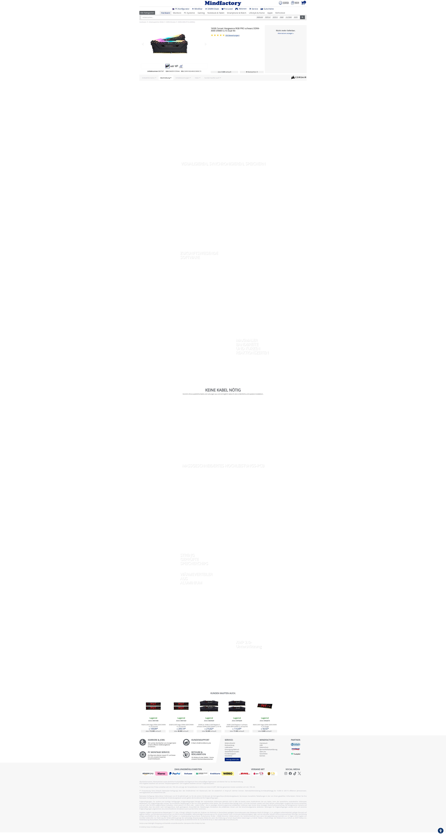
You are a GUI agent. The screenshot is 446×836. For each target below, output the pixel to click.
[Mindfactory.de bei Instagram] (286, 773)
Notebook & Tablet (215, 12)
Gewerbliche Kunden (232, 752)
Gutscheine (268, 9)
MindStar (198, 9)
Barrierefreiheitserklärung (268, 749)
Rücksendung (229, 745)
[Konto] (295, 3)
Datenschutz (264, 747)
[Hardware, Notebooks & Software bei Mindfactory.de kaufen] (223, 3)
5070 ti (275, 17)
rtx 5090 (289, 17)
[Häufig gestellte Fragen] (203, 742)
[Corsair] (298, 77)
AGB (261, 745)
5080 (281, 17)
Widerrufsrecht (230, 743)
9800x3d (260, 17)
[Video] (174, 43)
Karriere (262, 756)
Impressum (263, 743)
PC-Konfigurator (182, 9)
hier (203, 823)
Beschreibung (165, 78)
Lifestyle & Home (257, 12)
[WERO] (227, 773)
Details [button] (153, 711)
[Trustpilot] (295, 753)
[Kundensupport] (284, 2)
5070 (295, 17)
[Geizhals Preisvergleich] (295, 744)
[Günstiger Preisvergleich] (295, 749)
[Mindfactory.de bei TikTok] (295, 773)
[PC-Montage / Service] (159, 756)
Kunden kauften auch (212, 78)
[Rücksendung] (203, 756)
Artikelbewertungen (182, 78)
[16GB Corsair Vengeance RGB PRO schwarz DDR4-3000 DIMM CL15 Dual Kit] (167, 66)
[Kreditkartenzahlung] (215, 773)
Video (197, 78)
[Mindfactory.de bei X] (299, 773)
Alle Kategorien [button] (147, 12)
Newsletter (228, 756)
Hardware (165, 12)
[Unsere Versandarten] (257, 773)
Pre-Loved (228, 9)
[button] (146, 43)
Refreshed (280, 12)
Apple (270, 12)
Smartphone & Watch (236, 12)
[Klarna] (161, 773)
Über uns (263, 752)
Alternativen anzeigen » (286, 33)
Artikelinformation (148, 78)
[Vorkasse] (188, 773)
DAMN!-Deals (213, 9)
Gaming (201, 12)
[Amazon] (148, 773)
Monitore (177, 12)
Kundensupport (230, 754)
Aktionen (242, 8)
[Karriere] (159, 744)
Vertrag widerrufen (232, 759)
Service (254, 9)
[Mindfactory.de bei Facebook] (290, 773)
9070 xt (267, 17)
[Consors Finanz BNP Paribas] (201, 773)
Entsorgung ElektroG (232, 749)
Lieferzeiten (229, 747)
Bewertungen (232, 35)
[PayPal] (175, 773)
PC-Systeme (189, 12)
